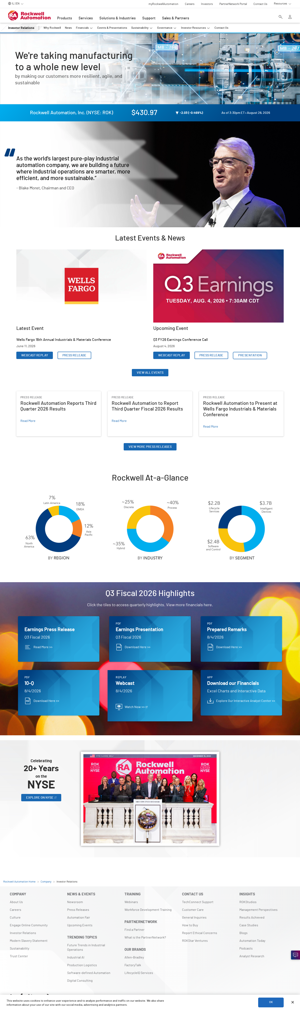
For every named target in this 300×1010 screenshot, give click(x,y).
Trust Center (19, 956)
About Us (16, 902)
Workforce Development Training (148, 909)
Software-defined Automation (88, 973)
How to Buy (190, 925)
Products (64, 18)
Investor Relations (23, 933)
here (208, 605)
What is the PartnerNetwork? (145, 937)
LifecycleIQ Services (138, 973)
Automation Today (252, 940)
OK (271, 1002)
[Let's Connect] (295, 955)
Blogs (243, 933)
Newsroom (75, 902)
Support (149, 18)
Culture (15, 917)
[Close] (293, 1002)
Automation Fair (78, 917)
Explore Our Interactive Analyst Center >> (245, 701)
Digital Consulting (80, 980)
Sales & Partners (175, 18)
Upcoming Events (79, 925)
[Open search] (280, 17)
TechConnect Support (197, 902)
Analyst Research (251, 956)
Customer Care (193, 909)
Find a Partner (134, 929)
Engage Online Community (29, 925)
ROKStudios (248, 902)
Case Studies (248, 925)
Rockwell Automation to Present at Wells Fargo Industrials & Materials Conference (240, 396)
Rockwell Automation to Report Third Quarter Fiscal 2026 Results (148, 396)
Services (86, 18)
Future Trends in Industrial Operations (86, 947)
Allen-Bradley (134, 957)
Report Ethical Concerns (199, 933)
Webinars (131, 902)
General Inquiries (194, 917)
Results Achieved (251, 917)
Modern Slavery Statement (29, 940)
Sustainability (19, 948)
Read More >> (42, 647)
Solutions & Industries (117, 18)
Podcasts (246, 948)
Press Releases (78, 909)
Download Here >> (137, 647)
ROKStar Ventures (195, 940)
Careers (15, 909)
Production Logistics (82, 965)
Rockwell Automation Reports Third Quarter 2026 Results (57, 393)
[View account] (290, 17)
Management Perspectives (258, 909)
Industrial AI (75, 957)
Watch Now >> (135, 707)
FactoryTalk (132, 965)
